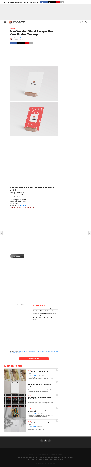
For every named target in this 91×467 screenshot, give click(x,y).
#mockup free (22, 351)
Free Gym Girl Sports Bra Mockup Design (44, 310)
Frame (47, 22)
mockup (44, 351)
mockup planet (50, 351)
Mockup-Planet (19, 37)
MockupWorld (54, 444)
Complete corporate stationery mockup (44, 308)
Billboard (40, 22)
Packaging (58, 22)
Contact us (40, 444)
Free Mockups (32, 22)
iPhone (52, 22)
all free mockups (30, 351)
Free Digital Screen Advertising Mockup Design (44, 318)
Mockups (47, 444)
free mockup (38, 351)
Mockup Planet (23, 205)
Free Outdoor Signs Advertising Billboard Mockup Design (44, 314)
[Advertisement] (45, 10)
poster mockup (16, 352)
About (34, 444)
